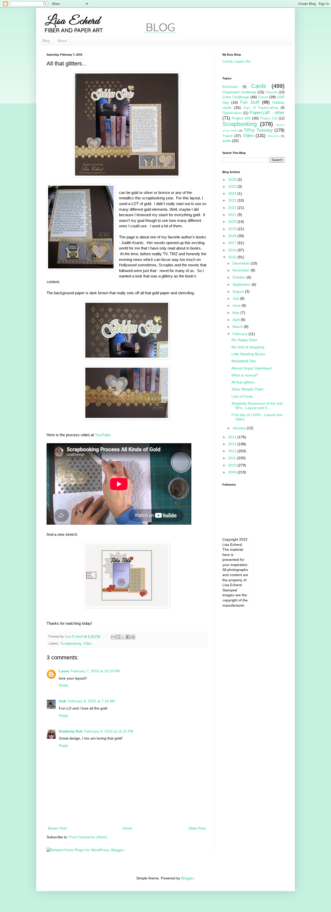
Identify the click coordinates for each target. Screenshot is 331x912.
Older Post (197, 828)
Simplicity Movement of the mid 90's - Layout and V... (256, 405)
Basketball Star (243, 361)
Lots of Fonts (242, 396)
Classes (272, 92)
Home (127, 828)
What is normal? (244, 375)
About (62, 41)
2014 (232, 437)
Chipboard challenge (239, 92)
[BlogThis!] (118, 636)
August (238, 291)
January (239, 428)
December (241, 263)
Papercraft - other (267, 112)
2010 (232, 465)
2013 (232, 444)
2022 (232, 208)
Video (87, 643)
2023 (232, 200)
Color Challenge (235, 97)
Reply (63, 685)
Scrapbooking (71, 643)
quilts (226, 141)
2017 (232, 243)
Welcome (273, 136)
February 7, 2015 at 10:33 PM (95, 671)
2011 (232, 458)
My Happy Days (244, 340)
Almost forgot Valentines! (251, 368)
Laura (64, 671)
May (236, 313)
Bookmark (230, 87)
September (242, 284)
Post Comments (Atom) (88, 837)
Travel (227, 136)
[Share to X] (123, 636)
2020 (232, 222)
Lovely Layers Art (236, 61)
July (236, 298)
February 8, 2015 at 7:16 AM (91, 701)
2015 (232, 257)
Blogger (187, 878)
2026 (232, 179)
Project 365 (241, 118)
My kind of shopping (247, 347)
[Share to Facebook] (128, 636)
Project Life (268, 118)
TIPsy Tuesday (258, 130)
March (238, 327)
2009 (232, 472)
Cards (258, 86)
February (240, 334)
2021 (232, 215)
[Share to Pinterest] (133, 636)
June (237, 305)
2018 (232, 236)
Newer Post (57, 828)
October (239, 277)
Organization (231, 113)
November (241, 270)
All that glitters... (244, 382)
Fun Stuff (249, 102)
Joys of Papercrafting (260, 108)
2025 (232, 186)
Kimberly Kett (71, 731)
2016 (232, 250)
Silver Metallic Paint (247, 389)
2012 (232, 451)
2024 (232, 193)
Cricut (263, 97)
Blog (46, 41)
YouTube (102, 435)
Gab (62, 701)
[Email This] (113, 636)
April (236, 320)
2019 (232, 229)
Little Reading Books (248, 354)
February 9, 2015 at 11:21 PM (108, 731)
